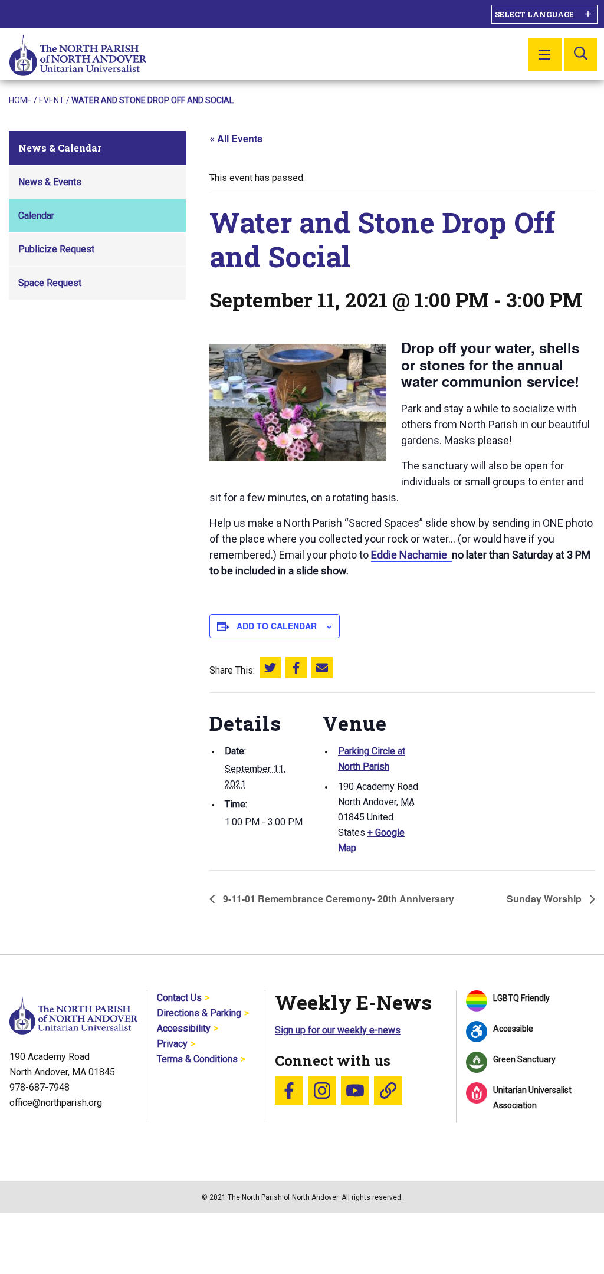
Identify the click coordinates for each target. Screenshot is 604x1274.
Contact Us (179, 997)
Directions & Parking (199, 1013)
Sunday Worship (545, 898)
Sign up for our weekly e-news (338, 1030)
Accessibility (184, 1028)
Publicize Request (56, 249)
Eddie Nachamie (411, 555)
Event (51, 100)
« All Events (235, 138)
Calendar (36, 215)
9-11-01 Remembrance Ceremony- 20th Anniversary (337, 898)
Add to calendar (277, 626)
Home (20, 100)
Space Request (49, 282)
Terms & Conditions (197, 1059)
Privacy (172, 1043)
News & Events (49, 182)
